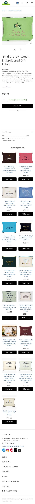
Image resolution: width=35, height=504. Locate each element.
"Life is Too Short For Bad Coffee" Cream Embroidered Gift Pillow (25, 273)
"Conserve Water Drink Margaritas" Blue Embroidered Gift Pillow (9, 239)
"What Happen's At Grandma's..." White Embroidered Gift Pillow (9, 343)
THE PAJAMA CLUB (9, 491)
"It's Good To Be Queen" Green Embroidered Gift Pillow (9, 273)
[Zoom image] (31, 43)
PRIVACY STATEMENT (10, 481)
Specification (6, 132)
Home (3, 11)
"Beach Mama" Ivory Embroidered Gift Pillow (9, 413)
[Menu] (32, 3)
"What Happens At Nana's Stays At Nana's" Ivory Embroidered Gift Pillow (9, 378)
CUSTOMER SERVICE (10, 467)
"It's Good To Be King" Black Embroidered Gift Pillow (26, 238)
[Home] (5, 3)
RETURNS (6, 472)
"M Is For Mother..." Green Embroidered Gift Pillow (9, 307)
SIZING (4, 476)
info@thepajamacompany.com (14, 446)
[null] (15, 50)
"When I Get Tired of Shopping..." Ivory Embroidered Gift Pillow (25, 308)
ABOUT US (6, 462)
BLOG (4, 457)
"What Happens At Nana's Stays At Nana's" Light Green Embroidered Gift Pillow (25, 378)
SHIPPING (6, 486)
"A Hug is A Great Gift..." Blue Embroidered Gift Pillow (25, 204)
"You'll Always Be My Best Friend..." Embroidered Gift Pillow (25, 343)
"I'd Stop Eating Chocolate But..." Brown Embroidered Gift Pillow (9, 169)
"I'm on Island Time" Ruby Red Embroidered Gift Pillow (25, 169)
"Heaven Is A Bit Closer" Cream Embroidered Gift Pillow (9, 204)
